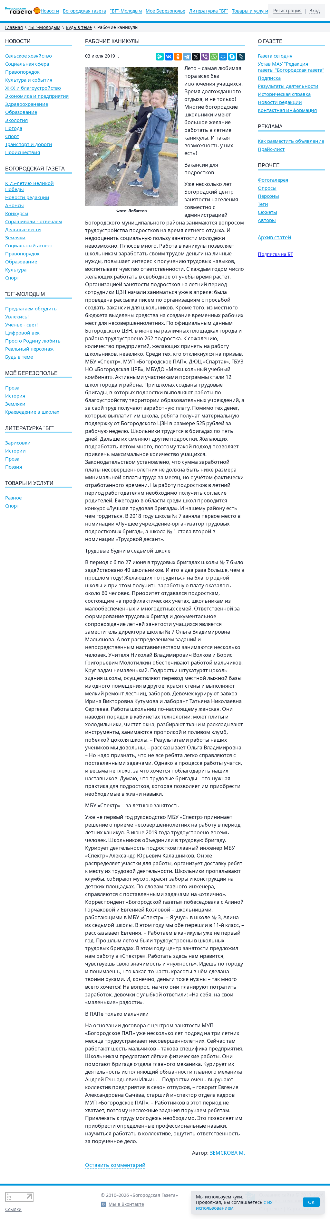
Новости (50, 11)
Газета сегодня (275, 56)
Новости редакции (27, 197)
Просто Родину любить (33, 341)
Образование (21, 112)
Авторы (267, 220)
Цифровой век (22, 333)
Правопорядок (22, 72)
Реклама (270, 126)
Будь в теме (79, 27)
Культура (15, 270)
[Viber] (205, 56)
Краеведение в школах (32, 412)
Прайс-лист (271, 149)
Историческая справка (284, 94)
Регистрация (287, 11)
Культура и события (28, 80)
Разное (13, 498)
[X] (196, 56)
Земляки (15, 237)
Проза (12, 388)
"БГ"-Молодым (126, 11)
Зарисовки (18, 443)
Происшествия (22, 152)
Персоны (268, 196)
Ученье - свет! (21, 325)
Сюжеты (267, 212)
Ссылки (13, 1209)
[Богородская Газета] (23, 10)
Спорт (12, 136)
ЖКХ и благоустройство (33, 88)
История (15, 396)
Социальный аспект (28, 246)
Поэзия (13, 467)
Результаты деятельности (288, 86)
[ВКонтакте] (169, 56)
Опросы (267, 188)
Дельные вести (23, 229)
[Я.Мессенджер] (160, 56)
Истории (15, 451)
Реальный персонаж (29, 349)
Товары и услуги (250, 11)
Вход (314, 11)
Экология (16, 120)
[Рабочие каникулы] (131, 136)
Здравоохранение (26, 104)
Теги (263, 204)
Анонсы (14, 205)
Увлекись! (17, 317)
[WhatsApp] (214, 56)
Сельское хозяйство (28, 56)
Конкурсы (16, 213)
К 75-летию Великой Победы (29, 186)
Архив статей (274, 237)
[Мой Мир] (223, 56)
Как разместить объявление (291, 141)
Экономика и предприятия (37, 96)
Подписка (269, 78)
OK (311, 1202)
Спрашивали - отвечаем (33, 221)
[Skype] (232, 56)
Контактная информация (287, 110)
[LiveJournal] (241, 56)
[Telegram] (187, 56)
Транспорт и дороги (28, 144)
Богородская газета (84, 11)
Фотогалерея (273, 180)
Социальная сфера (27, 64)
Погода (13, 128)
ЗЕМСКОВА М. (227, 1152)
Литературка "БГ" (208, 11)
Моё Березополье (165, 11)
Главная (14, 27)
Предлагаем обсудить (31, 309)
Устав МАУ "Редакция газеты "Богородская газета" (291, 67)
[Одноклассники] (178, 56)
